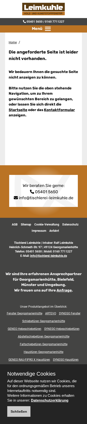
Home (13, 42)
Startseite (18, 110)
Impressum (39, 230)
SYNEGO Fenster (69, 313)
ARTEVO (50, 313)
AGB (15, 224)
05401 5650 (35, 21)
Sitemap (26, 224)
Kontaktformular (59, 110)
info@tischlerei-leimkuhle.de (46, 197)
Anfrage (64, 290)
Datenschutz (70, 224)
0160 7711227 (54, 21)
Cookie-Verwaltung (46, 224)
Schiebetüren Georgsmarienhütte (43, 321)
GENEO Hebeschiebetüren (24, 329)
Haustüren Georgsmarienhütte (43, 352)
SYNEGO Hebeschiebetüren (62, 329)
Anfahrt (54, 230)
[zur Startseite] (43, 9)
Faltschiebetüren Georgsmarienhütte (43, 344)
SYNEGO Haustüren (66, 359)
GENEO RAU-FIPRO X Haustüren (29, 359)
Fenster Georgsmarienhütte (24, 313)
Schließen (19, 411)
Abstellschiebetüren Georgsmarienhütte (43, 336)
